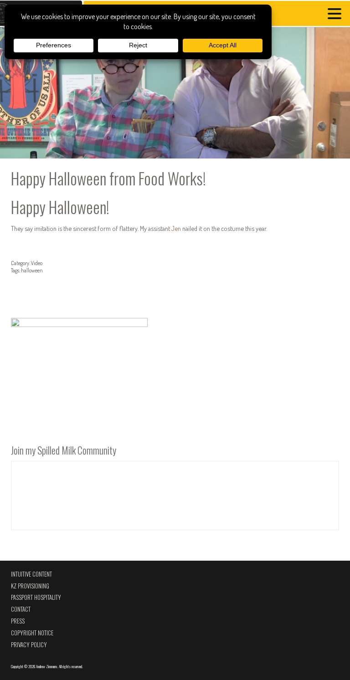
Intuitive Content (31, 574)
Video (36, 263)
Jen (176, 228)
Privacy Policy (29, 644)
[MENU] (337, 15)
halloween (32, 270)
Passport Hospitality (36, 597)
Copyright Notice (32, 633)
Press (18, 621)
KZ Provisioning (30, 586)
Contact (21, 609)
